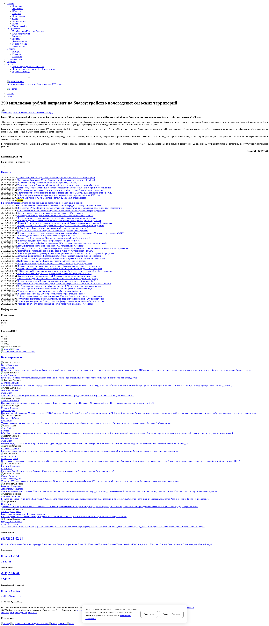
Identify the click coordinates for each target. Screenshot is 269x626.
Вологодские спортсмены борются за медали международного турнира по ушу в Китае (59, 205)
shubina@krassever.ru (11, 596)
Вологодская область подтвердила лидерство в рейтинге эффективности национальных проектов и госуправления (72, 248)
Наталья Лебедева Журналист (9, 439)
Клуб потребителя (21, 34)
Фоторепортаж (19, 21)
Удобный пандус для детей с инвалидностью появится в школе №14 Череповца (55, 304)
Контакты (17, 56)
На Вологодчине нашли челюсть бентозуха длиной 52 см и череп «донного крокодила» (59, 286)
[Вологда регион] (58, 623)
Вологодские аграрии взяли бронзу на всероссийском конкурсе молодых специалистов (59, 266)
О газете (5, 612)
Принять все (149, 614)
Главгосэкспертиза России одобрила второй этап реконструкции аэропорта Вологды (58, 185)
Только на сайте (19, 26)
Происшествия (19, 16)
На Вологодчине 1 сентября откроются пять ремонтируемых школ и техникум (54, 288)
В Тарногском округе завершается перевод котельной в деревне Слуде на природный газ (60, 190)
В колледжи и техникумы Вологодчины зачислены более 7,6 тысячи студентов (55, 215)
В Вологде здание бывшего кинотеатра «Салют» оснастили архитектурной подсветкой (59, 220)
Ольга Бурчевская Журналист (9, 391)
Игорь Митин (7, 504)
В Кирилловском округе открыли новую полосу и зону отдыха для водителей (54, 263)
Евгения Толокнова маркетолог (10, 467)
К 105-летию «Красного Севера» (28, 31)
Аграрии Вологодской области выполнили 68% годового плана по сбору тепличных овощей (62, 243)
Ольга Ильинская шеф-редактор (9, 366)
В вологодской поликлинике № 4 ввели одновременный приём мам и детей (53, 238)
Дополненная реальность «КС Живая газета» (33, 69)
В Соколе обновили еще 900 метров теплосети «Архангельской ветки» (51, 294)
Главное (10, 93)
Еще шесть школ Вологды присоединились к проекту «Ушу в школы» (50, 213)
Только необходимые (171, 614)
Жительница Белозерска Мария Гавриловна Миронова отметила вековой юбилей (56, 180)
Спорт (15, 18)
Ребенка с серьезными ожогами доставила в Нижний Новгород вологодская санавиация (59, 296)
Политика (17, 6)
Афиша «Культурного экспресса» (28, 66)
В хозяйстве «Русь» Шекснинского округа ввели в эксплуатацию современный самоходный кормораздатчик (69, 208)
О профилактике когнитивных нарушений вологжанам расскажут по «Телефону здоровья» (61, 210)
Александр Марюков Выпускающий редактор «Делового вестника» (23, 512)
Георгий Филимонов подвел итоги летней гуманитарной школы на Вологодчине (56, 177)
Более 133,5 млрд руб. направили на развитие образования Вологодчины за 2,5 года (57, 278)
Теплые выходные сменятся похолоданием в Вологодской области (49, 291)
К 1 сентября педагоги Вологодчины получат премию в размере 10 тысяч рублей (56, 281)
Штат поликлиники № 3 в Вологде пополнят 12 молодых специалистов (51, 198)
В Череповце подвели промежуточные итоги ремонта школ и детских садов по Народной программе (65, 253)
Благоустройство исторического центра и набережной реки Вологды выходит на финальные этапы (64, 193)
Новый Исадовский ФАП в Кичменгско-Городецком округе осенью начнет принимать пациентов (64, 188)
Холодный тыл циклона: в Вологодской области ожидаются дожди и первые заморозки (59, 256)
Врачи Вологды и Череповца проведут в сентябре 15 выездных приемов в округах (56, 218)
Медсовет (17, 36)
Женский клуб (19, 46)
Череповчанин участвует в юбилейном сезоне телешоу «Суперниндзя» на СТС (55, 251)
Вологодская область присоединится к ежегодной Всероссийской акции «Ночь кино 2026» (61, 258)
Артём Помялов (8, 375)
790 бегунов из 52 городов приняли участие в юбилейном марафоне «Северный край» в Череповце (65, 271)
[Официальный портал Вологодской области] (30, 623)
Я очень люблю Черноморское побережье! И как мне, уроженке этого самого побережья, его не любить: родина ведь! (57, 471)
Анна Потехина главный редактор (9, 457)
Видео (15, 23)
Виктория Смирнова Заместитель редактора (12, 487)
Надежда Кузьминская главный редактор (11, 522)
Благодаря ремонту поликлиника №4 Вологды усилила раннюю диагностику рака (56, 276)
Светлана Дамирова (10, 496)
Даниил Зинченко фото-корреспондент (11, 477)
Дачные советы (19, 41)
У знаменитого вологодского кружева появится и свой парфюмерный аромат (54, 273)
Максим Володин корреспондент (9, 409)
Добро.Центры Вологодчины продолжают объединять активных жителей (52, 228)
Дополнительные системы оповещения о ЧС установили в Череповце (50, 246)
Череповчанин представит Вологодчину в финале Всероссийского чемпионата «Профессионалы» (64, 283)
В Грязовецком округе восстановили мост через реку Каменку (47, 182)
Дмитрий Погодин (10, 383)
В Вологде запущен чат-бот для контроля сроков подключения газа (49, 241)
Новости (11, 96)
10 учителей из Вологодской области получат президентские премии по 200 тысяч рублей (60, 299)
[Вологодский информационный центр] (6, 623)
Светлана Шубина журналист (10, 419)
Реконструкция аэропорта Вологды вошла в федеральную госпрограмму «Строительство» (60, 301)
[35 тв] (70, 623)
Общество (17, 11)
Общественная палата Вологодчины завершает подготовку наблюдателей (52, 230)
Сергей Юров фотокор (7, 429)
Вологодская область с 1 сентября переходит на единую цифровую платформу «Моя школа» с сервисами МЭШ (70, 233)
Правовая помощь (21, 71)
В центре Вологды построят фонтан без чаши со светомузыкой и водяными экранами (42, 203)
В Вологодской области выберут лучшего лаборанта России (46, 235)
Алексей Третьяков (10, 400)
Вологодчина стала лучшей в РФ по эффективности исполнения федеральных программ (59, 268)
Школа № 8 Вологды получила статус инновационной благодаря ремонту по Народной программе (64, 223)
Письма (16, 39)
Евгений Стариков (10, 448)
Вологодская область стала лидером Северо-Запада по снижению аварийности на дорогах (60, 225)
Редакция (16, 54)
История (16, 51)
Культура (16, 13)
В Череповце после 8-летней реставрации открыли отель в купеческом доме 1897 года (58, 195)
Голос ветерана (19, 44)
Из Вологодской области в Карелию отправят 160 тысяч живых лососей (51, 261)
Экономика (17, 8)
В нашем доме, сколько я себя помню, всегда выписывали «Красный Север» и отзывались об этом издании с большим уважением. (64, 516)
